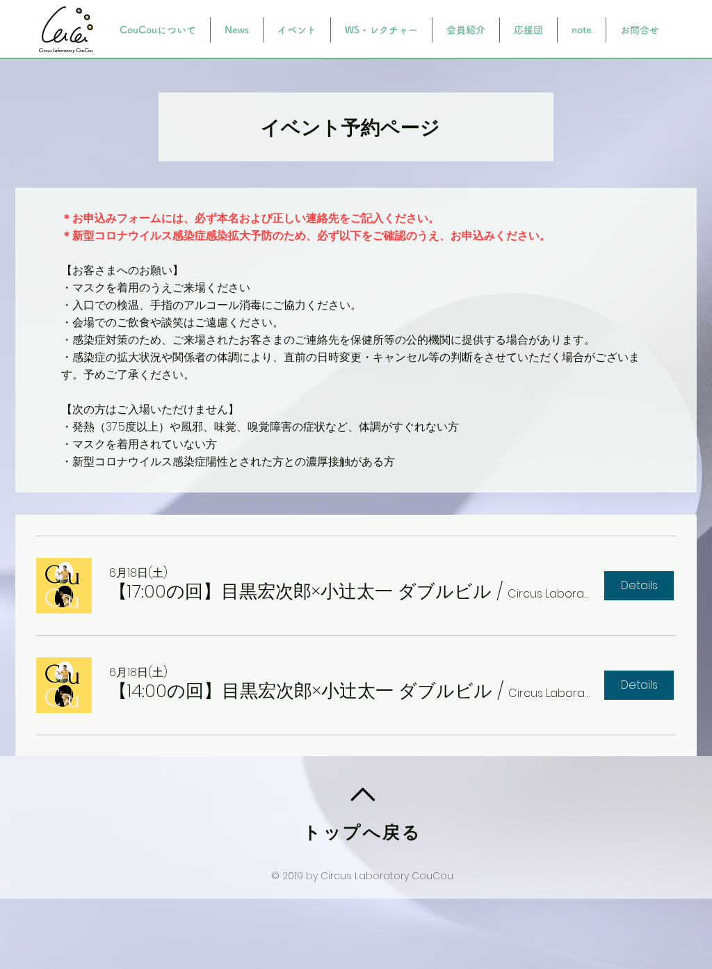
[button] (300, 591)
